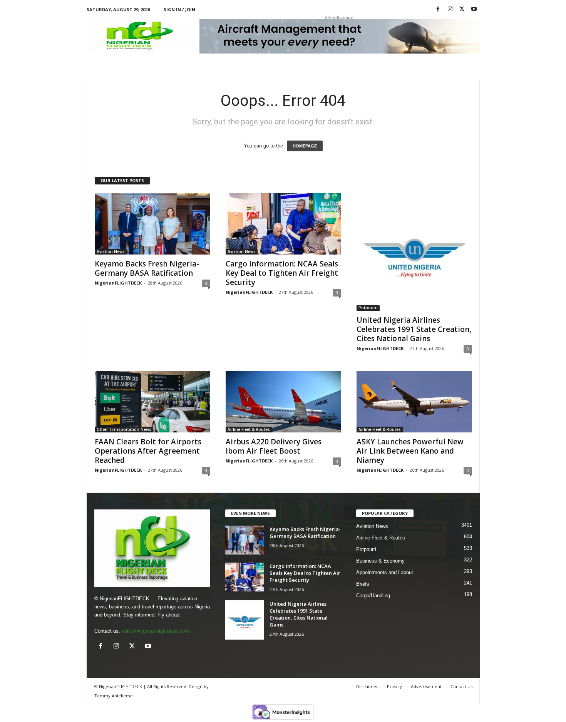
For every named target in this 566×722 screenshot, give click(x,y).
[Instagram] (450, 9)
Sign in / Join (179, 9)
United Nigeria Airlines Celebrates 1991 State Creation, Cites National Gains (414, 329)
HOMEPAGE (305, 146)
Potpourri (368, 307)
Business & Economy (380, 561)
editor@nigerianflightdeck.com (155, 631)
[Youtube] (474, 9)
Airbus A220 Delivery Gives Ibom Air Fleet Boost (274, 446)
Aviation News (111, 251)
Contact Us (461, 686)
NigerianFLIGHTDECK (118, 283)
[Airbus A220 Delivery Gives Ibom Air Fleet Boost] (283, 401)
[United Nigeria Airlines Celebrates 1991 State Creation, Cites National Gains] (414, 252)
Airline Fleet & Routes (249, 429)
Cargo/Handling (373, 595)
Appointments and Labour (384, 572)
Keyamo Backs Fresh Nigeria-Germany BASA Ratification (147, 268)
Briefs (362, 584)
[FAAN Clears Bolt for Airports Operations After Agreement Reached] (152, 401)
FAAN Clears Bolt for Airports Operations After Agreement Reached (148, 451)
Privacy (394, 686)
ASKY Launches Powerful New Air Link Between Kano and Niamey (410, 451)
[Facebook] (438, 9)
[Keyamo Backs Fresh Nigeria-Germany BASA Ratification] (152, 224)
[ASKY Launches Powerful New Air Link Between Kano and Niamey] (414, 401)
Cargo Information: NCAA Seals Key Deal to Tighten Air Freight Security (282, 273)
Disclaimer (367, 686)
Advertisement (426, 686)
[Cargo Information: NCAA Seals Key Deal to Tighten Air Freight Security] (283, 224)
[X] (462, 9)
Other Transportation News (124, 429)
